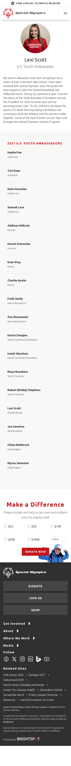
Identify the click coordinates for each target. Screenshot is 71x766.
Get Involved (14, 623)
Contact (52, 707)
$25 (10, 526)
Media (8, 645)
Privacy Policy (17, 707)
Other (58, 539)
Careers (43, 707)
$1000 (35, 539)
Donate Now (35, 551)
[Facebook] (6, 660)
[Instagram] (22, 660)
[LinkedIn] (30, 660)
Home (6, 707)
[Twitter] (14, 660)
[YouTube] (47, 660)
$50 (33, 526)
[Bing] (38, 660)
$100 (57, 526)
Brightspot (8, 722)
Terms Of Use (31, 707)
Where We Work (16, 638)
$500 (11, 539)
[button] (65, 13)
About (8, 631)
